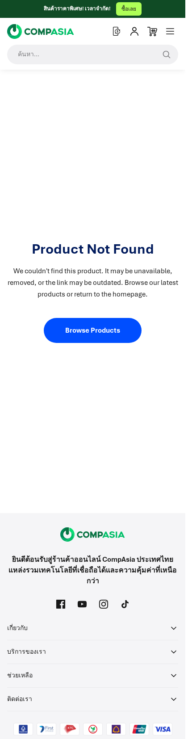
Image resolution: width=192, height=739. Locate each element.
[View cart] (152, 31)
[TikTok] (125, 604)
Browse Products (92, 330)
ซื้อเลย (128, 9)
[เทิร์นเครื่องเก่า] (117, 31)
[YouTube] (82, 604)
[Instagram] (103, 604)
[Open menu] (170, 31)
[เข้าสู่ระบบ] (134, 31)
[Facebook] (60, 604)
